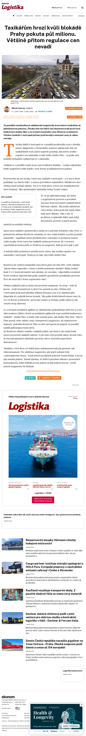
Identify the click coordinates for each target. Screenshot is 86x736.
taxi (5, 117)
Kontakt (46, 16)
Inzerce (38, 16)
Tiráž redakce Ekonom (9, 715)
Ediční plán (56, 16)
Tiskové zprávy (67, 16)
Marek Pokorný (18, 108)
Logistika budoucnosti (72, 671)
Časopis (19, 16)
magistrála (20, 117)
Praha (36, 117)
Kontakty (5, 713)
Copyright (5, 700)
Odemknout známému (50, 378)
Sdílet (31, 378)
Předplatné (29, 16)
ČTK (17, 103)
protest (11, 117)
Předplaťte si (57, 8)
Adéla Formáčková (25, 721)
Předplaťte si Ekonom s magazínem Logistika (43, 500)
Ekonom (81, 16)
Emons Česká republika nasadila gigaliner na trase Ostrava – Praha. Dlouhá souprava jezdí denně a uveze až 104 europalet (54, 644)
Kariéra (26, 713)
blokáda (29, 117)
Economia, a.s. (22, 700)
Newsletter (27, 715)
